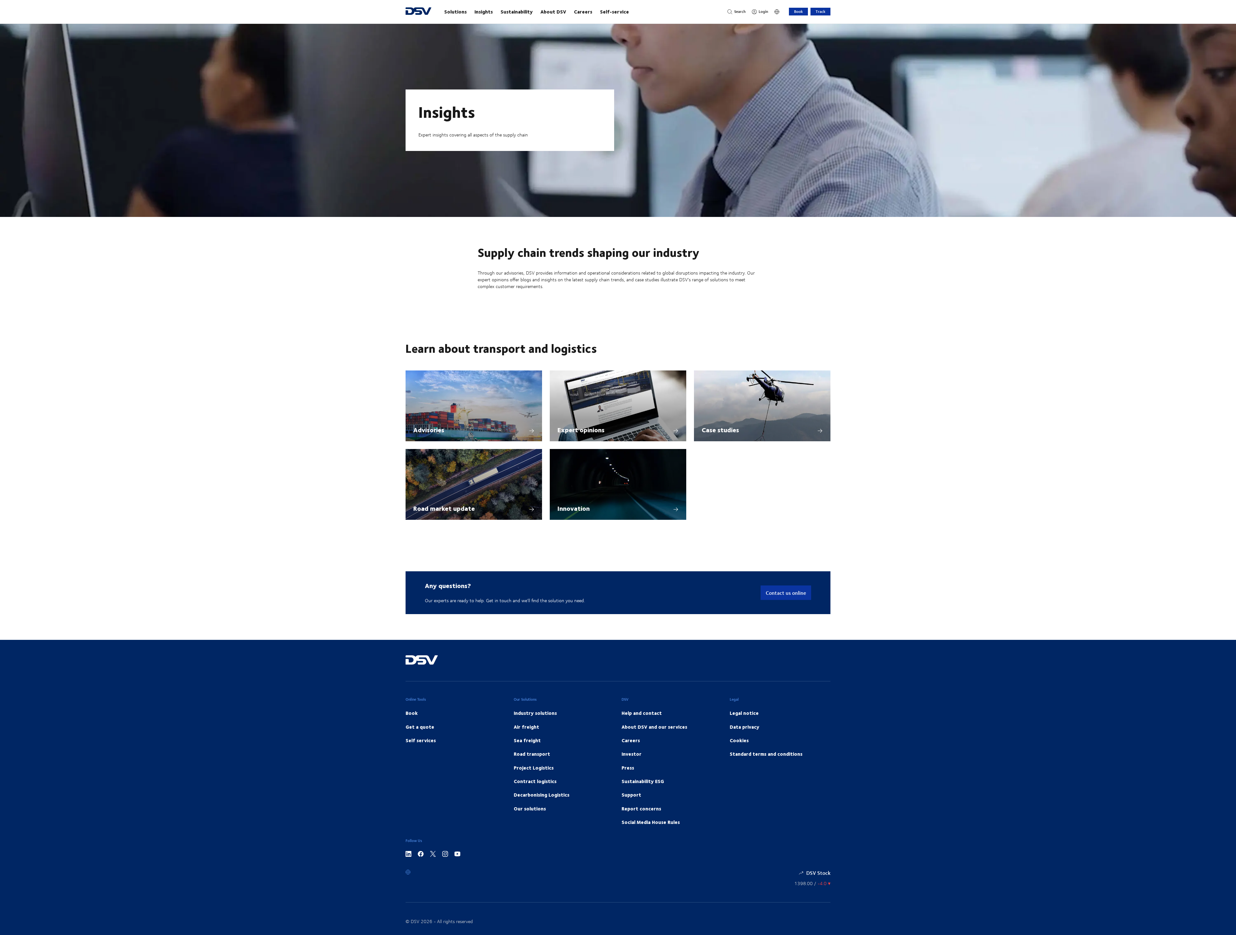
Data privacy (744, 727)
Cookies (739, 740)
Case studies (720, 430)
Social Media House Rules (651, 822)
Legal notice (744, 713)
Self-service (614, 11)
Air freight (526, 727)
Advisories (428, 430)
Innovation (573, 508)
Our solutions (530, 808)
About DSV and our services (654, 727)
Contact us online (786, 592)
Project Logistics (534, 767)
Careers (583, 11)
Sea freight (527, 740)
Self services (421, 740)
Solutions (455, 11)
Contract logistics (535, 781)
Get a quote (420, 727)
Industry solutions (535, 713)
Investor (631, 754)
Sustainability (517, 11)
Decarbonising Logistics (541, 795)
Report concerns (641, 808)
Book (798, 11)
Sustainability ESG (643, 781)
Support (631, 795)
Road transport (532, 754)
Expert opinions (580, 430)
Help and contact (642, 713)
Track (820, 11)
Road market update (444, 508)
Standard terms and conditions (766, 754)
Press (628, 767)
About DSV (553, 11)
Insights (483, 11)
